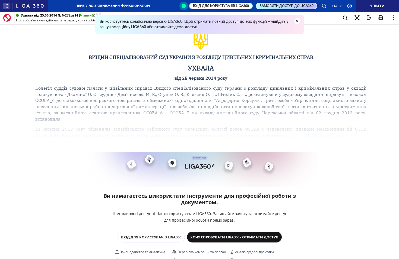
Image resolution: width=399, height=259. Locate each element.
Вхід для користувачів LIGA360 (151, 237)
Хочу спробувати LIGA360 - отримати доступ (234, 237)
